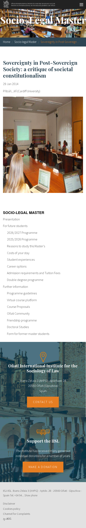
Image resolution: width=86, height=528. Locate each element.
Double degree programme (25, 280)
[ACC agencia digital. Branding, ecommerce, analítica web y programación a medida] (7, 519)
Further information (15, 287)
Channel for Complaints (16, 514)
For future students (15, 226)
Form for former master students (28, 334)
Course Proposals (18, 307)
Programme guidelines (22, 293)
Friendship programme (22, 320)
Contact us (43, 402)
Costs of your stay (18, 253)
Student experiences (21, 259)
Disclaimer (9, 503)
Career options (16, 266)
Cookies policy (11, 509)
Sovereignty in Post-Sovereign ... (60, 42)
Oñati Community (18, 313)
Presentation (11, 219)
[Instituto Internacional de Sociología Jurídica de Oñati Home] (28, 3)
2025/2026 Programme (22, 239)
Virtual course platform (22, 300)
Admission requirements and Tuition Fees (33, 273)
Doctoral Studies (18, 327)
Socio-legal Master (25, 42)
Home (6, 42)
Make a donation (43, 467)
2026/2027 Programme (22, 233)
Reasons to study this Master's (26, 246)
